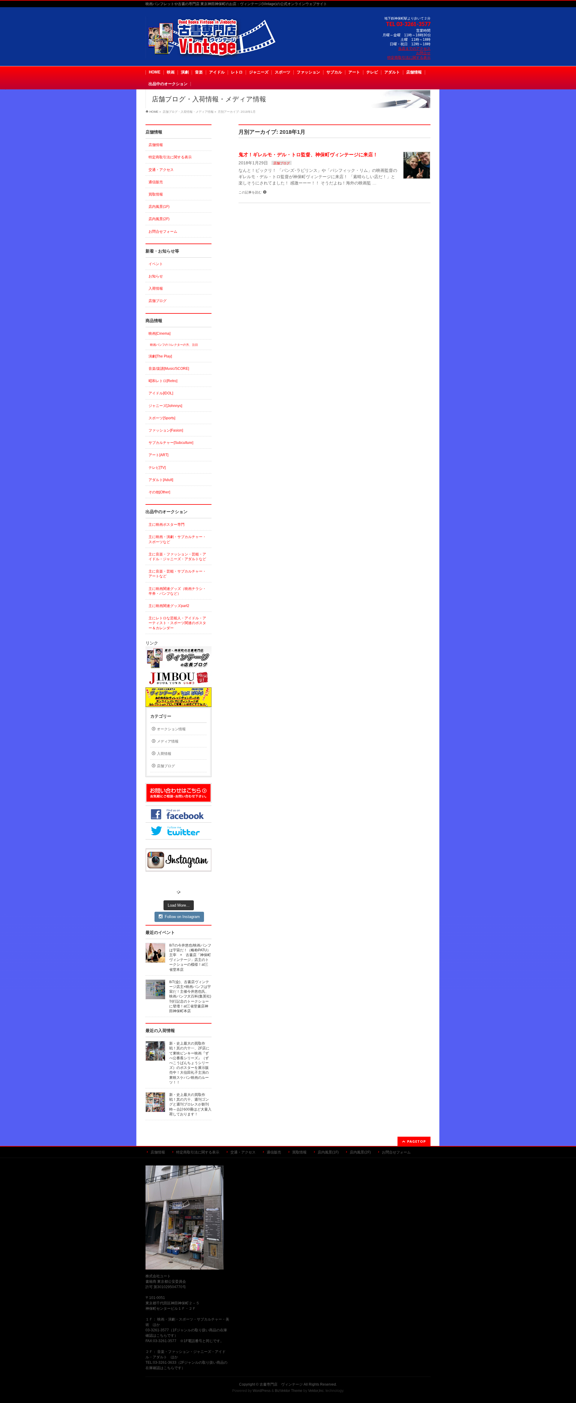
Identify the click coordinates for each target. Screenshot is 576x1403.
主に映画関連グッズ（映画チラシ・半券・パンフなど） (177, 591)
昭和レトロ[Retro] (162, 381)
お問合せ (423, 53)
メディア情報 (167, 741)
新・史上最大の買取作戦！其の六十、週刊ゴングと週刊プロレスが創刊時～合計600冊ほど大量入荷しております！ (190, 1104)
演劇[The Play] (160, 356)
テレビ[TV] (157, 467)
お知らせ (155, 276)
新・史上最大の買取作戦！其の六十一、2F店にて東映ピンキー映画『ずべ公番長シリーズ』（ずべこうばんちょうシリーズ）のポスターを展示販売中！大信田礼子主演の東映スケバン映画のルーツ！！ (189, 1062)
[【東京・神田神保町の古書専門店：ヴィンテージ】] (216, 51)
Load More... (179, 905)
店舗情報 (155, 145)
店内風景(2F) (159, 219)
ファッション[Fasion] (165, 430)
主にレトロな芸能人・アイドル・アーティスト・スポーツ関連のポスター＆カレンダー (177, 623)
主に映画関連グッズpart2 (168, 606)
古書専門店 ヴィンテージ (281, 1384)
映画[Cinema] (159, 333)
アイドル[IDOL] (160, 393)
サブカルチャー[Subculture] (170, 443)
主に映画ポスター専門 (166, 524)
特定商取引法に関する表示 (408, 57)
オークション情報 (171, 729)
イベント (155, 264)
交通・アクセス (161, 170)
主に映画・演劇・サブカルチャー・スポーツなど (177, 539)
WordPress (262, 1391)
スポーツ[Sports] (161, 418)
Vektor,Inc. (316, 1391)
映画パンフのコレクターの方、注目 (174, 344)
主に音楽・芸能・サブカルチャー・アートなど (177, 573)
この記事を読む (250, 192)
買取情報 (155, 194)
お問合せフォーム (162, 231)
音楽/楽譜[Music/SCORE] (168, 368)
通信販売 (155, 182)
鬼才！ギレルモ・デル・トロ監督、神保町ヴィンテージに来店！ (308, 154)
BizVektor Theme (288, 1391)
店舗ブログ (281, 163)
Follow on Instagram (182, 916)
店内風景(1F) (159, 207)
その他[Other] (159, 492)
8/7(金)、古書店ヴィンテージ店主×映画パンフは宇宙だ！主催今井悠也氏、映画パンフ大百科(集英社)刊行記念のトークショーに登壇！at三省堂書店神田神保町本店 (190, 996)
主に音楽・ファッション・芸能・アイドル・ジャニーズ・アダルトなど (177, 556)
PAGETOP (416, 1141)
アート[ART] (158, 455)
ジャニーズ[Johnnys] (165, 406)
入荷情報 (155, 288)
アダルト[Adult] (160, 480)
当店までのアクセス (414, 48)
